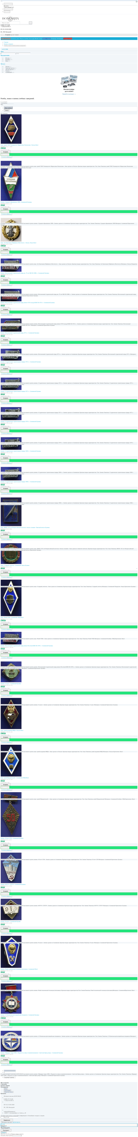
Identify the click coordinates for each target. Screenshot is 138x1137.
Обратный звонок (8, 1092)
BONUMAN (16, 1122)
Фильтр (3, 1124)
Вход (5, 1088)
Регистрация (7, 1090)
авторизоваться (17, 1135)
